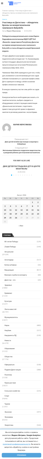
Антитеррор (23, 260)
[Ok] (37, 3)
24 (5, 218)
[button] (4, 170)
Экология (23, 412)
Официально (23, 365)
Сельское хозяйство (23, 391)
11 (10, 210)
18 (10, 214)
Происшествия (10, 383)
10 (5, 210)
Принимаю (21, 455)
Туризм (7, 404)
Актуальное (9, 252)
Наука (23, 325)
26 (16, 218)
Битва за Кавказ (23, 265)
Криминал (8, 293)
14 (27, 210)
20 (21, 214)
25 (10, 218)
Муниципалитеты (11, 317)
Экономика (9, 417)
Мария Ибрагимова (14, 31)
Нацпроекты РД (23, 335)
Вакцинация (23, 270)
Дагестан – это (23, 280)
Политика (8, 375)
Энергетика (23, 425)
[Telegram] (35, 3)
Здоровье (8, 285)
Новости (8, 340)
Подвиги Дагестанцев (23, 370)
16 (38, 210)
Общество (8, 356)
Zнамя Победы (23, 247)
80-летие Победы (23, 242)
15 (33, 210)
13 (21, 210)
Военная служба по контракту (23, 275)
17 (5, 214)
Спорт (7, 396)
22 (33, 214)
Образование (10, 348)
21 (27, 214)
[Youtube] (30, 3)
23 (38, 214)
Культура (8, 301)
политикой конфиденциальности (16, 444)
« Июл (21, 226)
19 (16, 214)
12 (16, 210)
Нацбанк (23, 330)
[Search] (41, 3)
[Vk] (32, 3)
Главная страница (8, 10)
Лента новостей (10, 309)
